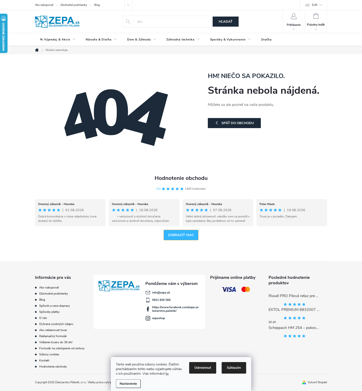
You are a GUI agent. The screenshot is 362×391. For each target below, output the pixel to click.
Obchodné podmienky (73, 5)
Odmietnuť (202, 367)
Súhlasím (234, 367)
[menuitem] (58, 39)
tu (166, 373)
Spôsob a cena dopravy (54, 306)
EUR (314, 5)
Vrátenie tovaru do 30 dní (55, 342)
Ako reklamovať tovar (53, 330)
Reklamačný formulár (53, 336)
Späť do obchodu (237, 123)
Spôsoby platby (49, 312)
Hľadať (226, 21)
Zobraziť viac (181, 235)
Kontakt (44, 360)
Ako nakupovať (44, 5)
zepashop (158, 318)
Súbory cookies (49, 354)
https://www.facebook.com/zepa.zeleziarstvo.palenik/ (175, 309)
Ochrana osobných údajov (56, 324)
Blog (97, 5)
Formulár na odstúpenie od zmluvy (61, 348)
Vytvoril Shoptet (317, 382)
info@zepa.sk (161, 293)
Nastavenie (128, 383)
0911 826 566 (161, 300)
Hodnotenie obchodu (181, 178)
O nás (43, 318)
